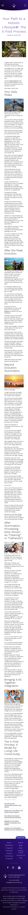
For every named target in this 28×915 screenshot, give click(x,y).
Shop (21, 848)
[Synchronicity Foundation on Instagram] (13, 868)
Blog (20, 845)
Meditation (9, 845)
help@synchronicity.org (14, 882)
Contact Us (21, 855)
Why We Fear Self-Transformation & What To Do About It (12, 805)
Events (20, 842)
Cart (25, 5)
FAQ (20, 858)
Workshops (9, 856)
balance (6, 311)
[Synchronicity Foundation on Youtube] (19, 867)
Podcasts (9, 858)
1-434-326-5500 (14, 880)
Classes (9, 853)
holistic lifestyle (13, 81)
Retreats (9, 850)
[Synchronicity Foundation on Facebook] (7, 868)
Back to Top (20, 837)
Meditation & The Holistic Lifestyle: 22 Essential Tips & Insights (12, 822)
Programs (9, 848)
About (9, 842)
